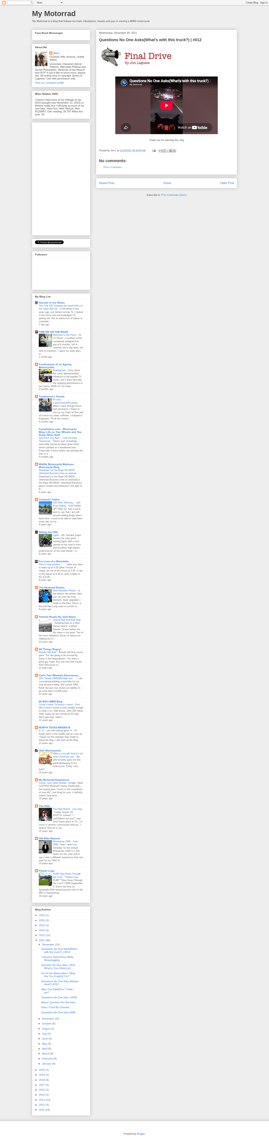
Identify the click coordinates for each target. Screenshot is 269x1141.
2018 (42, 1079)
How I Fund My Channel (55, 1007)
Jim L (56, 53)
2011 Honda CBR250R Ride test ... (57, 678)
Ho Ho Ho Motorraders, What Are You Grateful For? (58, 975)
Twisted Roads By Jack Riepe (57, 616)
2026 (42, 915)
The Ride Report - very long (67, 809)
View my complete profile (49, 82)
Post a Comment (113, 167)
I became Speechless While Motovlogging (57, 958)
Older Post (227, 183)
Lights (56, 535)
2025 (42, 920)
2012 (42, 1104)
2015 (42, 1089)
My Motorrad (54, 14)
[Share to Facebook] (171, 151)
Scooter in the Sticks (52, 302)
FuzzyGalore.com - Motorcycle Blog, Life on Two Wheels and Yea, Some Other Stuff (60, 432)
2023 (42, 930)
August (46, 1028)
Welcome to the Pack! (65, 335)
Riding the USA (48, 532)
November (48, 1018)
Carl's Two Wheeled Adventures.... (60, 675)
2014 (42, 1094)
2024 (42, 925)
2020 (42, 1069)
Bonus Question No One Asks (58, 1002)
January (47, 1063)
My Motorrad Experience (54, 779)
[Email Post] (153, 150)
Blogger (141, 1133)
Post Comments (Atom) (173, 195)
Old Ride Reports (49, 838)
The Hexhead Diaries (52, 587)
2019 (42, 1074)
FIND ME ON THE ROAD (53, 331)
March (46, 1053)
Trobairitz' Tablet (49, 499)
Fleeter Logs (47, 870)
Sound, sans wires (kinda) (53, 782)
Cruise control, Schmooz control (56, 704)
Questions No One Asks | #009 (59, 997)
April (45, 1048)
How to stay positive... (51, 564)
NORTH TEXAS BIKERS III (54, 727)
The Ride (44, 806)
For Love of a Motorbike (54, 561)
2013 (42, 1099)
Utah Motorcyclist (50, 750)
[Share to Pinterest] (174, 151)
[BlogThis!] (164, 151)
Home (167, 183)
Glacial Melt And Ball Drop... (68, 619)
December (48, 944)
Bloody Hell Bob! (48, 652)
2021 (42, 940)
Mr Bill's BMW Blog (50, 701)
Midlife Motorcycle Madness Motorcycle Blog (56, 466)
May (45, 1043)
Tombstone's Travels (52, 396)
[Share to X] (167, 151)
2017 (42, 1084)
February (47, 1058)
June (45, 1038)
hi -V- (42, 730)
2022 (42, 935)
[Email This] (160, 151)
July (44, 1033)
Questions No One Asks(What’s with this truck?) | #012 (59, 950)
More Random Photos (65, 590)
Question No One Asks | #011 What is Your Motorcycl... (58, 967)
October (47, 1023)
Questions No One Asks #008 (58, 1012)
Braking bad (59, 370)
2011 (42, 1109)
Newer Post (106, 183)
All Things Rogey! (50, 649)
